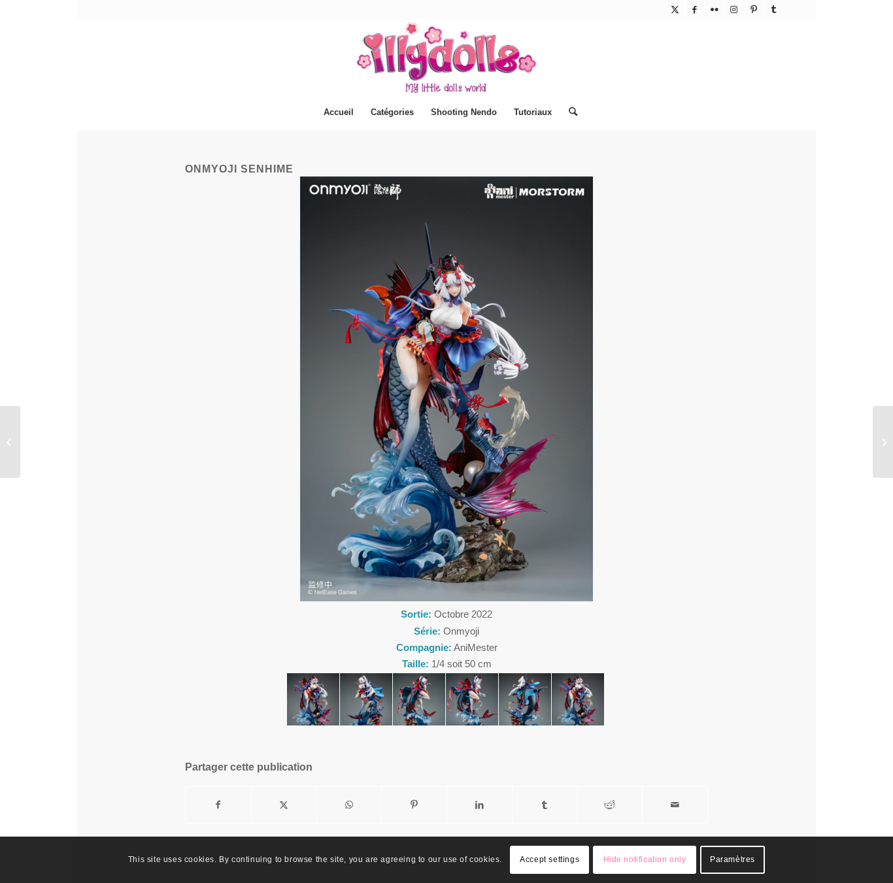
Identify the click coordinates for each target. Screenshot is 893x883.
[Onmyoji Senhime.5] (525, 699)
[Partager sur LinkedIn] (479, 805)
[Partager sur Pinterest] (414, 805)
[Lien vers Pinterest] (753, 10)
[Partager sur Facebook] (218, 805)
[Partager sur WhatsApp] (349, 805)
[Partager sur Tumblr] (545, 805)
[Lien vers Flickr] (714, 10)
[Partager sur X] (284, 805)
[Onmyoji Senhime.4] (472, 699)
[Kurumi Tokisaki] (10, 442)
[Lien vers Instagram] (733, 10)
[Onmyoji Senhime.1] (313, 699)
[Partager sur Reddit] (610, 805)
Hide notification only (644, 860)
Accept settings (549, 860)
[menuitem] (338, 112)
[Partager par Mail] (675, 805)
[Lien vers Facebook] (694, 10)
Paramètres (732, 860)
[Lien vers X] (675, 10)
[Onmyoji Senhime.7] (578, 699)
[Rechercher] (568, 112)
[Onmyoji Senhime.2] (366, 699)
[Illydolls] (446, 57)
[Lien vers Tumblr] (773, 10)
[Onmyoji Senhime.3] (419, 699)
